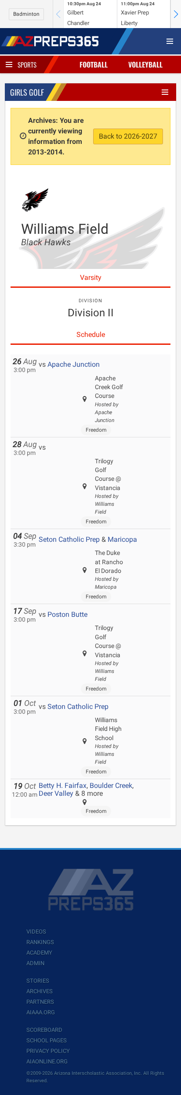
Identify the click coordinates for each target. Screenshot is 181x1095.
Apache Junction (73, 364)
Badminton (26, 14)
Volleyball (145, 64)
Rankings (40, 942)
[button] (175, 14)
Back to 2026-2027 (128, 136)
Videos (36, 931)
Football (94, 64)
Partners (40, 1001)
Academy (39, 952)
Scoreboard (44, 1030)
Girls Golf (27, 92)
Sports (27, 64)
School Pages (46, 1040)
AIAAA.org (40, 1012)
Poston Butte (67, 614)
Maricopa (122, 539)
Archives (39, 991)
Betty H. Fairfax (63, 785)
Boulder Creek (111, 785)
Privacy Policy (48, 1051)
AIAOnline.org (47, 1061)
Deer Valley (56, 793)
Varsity (90, 277)
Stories (37, 980)
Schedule (90, 334)
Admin (35, 963)
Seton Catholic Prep (69, 539)
